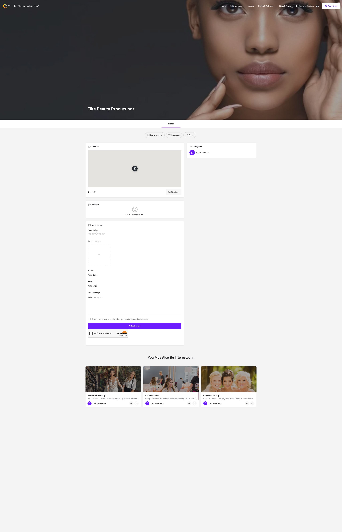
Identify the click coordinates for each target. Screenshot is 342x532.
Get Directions (173, 192)
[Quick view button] (131, 403)
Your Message (94, 292)
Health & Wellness (265, 6)
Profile (171, 124)
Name (90, 270)
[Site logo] (7, 6)
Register (310, 6)
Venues (251, 6)
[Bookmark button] (136, 403)
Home (223, 6)
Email (90, 281)
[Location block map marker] (135, 168)
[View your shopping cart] (317, 6)
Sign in (301, 6)
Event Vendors (236, 6)
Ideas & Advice (285, 6)
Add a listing (332, 6)
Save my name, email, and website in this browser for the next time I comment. (120, 319)
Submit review (134, 326)
